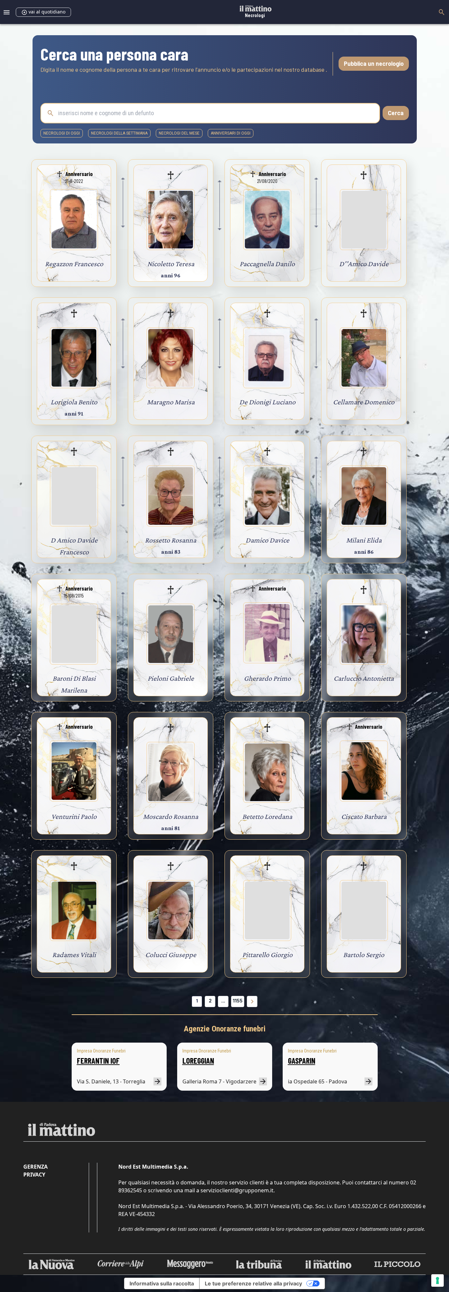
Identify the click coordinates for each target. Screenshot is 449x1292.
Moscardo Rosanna (170, 816)
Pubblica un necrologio (374, 63)
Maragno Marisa (171, 402)
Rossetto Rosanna (170, 540)
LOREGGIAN (198, 1060)
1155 (238, 1000)
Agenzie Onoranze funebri (225, 1028)
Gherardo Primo (267, 678)
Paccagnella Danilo (267, 264)
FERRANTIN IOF (98, 1060)
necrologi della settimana (119, 133)
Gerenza (35, 1166)
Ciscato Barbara (364, 816)
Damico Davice (267, 540)
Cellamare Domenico (363, 402)
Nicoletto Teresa (170, 264)
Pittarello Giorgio (267, 954)
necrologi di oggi (61, 133)
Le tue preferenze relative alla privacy (253, 1283)
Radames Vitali (74, 954)
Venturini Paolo (74, 816)
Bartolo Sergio (363, 954)
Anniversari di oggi (230, 133)
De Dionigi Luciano (267, 402)
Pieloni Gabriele (171, 678)
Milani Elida (364, 540)
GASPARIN (301, 1060)
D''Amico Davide (364, 264)
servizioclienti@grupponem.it (237, 1190)
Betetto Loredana (267, 816)
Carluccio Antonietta (364, 678)
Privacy (34, 1174)
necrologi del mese (179, 133)
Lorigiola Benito (74, 402)
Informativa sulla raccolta (162, 1283)
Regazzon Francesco (74, 264)
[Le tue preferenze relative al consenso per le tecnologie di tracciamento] (437, 1280)
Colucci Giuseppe (170, 954)
